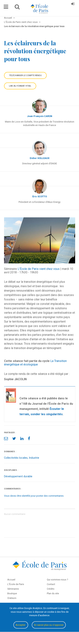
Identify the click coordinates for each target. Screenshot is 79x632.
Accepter (21, 625)
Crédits (50, 588)
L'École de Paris (15, 584)
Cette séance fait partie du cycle (27, 361)
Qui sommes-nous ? (57, 579)
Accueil (11, 579)
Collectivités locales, (16, 457)
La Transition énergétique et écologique (35, 362)
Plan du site (53, 593)
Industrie (34, 457)
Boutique (12, 593)
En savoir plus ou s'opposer (49, 625)
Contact (51, 584)
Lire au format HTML (20, 86)
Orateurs (11, 598)
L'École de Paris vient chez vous (39, 269)
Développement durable (18, 476)
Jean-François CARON (39, 116)
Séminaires (13, 588)
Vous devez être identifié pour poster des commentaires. (34, 495)
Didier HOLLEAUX (39, 158)
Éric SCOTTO (39, 196)
